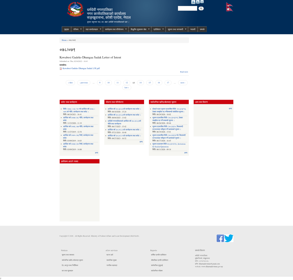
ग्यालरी (192, 29)
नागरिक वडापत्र (112, 265)
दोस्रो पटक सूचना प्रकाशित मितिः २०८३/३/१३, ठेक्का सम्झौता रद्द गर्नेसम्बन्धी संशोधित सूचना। (169, 110)
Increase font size (193, 2)
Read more (184, 72)
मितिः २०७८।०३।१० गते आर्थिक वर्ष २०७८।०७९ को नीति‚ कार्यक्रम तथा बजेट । (79, 110)
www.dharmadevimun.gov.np (212, 266)
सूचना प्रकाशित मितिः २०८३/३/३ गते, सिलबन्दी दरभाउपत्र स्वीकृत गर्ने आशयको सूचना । (169, 136)
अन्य (96, 152)
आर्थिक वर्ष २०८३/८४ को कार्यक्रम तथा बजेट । (124, 109)
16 (159, 82)
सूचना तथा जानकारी (174, 29)
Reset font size (198, 2)
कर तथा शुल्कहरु (67, 270)
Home (64, 40)
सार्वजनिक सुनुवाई (157, 265)
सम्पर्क (202, 29)
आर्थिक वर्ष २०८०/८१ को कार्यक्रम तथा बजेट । (124, 135)
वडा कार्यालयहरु (90, 29)
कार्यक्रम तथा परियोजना (113, 29)
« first (70, 82)
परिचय (74, 29)
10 (108, 82)
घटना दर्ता (110, 254)
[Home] (76, 9)
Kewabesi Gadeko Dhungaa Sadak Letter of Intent (90, 57)
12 (127, 82)
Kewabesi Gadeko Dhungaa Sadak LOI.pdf (81, 68)
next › (183, 82)
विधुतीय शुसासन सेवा (137, 29)
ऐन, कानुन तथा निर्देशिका (70, 265)
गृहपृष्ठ (66, 29)
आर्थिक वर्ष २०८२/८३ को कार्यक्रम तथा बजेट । (124, 115)
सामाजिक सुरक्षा (112, 260)
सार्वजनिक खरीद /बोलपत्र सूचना (72, 260)
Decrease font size (202, 1)
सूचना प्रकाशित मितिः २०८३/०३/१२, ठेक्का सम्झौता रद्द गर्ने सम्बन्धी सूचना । (167, 119)
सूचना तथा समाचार (68, 254)
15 (150, 82)
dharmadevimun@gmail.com (209, 263)
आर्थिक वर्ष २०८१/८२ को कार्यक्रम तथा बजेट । (124, 129)
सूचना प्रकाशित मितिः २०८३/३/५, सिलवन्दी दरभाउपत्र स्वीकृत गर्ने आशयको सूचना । (167, 128)
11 (118, 82)
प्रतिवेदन (156, 29)
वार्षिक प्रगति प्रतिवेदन (158, 254)
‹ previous (84, 82)
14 (140, 82)
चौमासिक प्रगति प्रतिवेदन (159, 260)
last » (127, 87)
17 (168, 82)
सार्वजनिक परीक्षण (157, 270)
